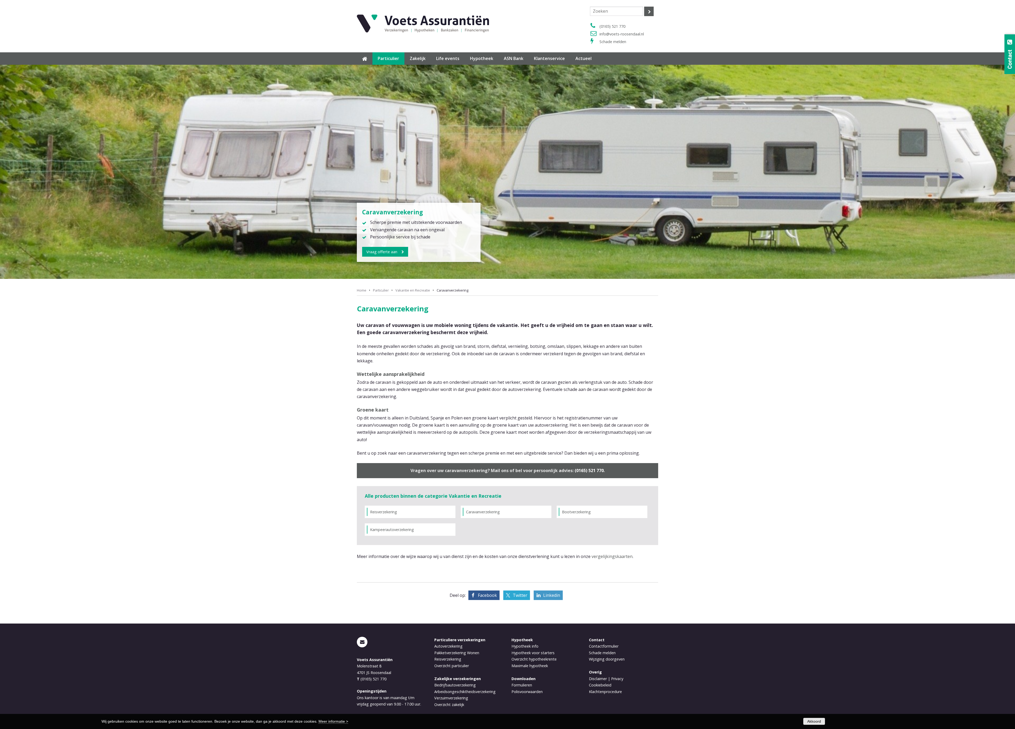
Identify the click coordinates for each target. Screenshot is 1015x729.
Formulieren (521, 685)
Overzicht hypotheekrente (534, 659)
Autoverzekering (448, 646)
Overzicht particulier (451, 665)
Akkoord (814, 721)
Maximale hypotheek (529, 665)
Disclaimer (598, 678)
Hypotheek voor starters (533, 652)
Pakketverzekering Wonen (456, 652)
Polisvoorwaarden (527, 691)
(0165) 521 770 (612, 26)
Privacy (617, 678)
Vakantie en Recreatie (412, 290)
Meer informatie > (333, 721)
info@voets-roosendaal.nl (621, 33)
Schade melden (612, 41)
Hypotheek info (524, 646)
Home (361, 290)
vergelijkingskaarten (612, 556)
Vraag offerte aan (381, 251)
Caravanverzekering (483, 511)
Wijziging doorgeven (607, 659)
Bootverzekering (576, 511)
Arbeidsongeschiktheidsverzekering (465, 691)
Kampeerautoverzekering (392, 529)
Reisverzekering (383, 511)
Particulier (381, 290)
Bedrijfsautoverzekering (455, 685)
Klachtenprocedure (605, 691)
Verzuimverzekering (451, 697)
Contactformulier (604, 646)
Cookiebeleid (600, 685)
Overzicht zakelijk (449, 704)
